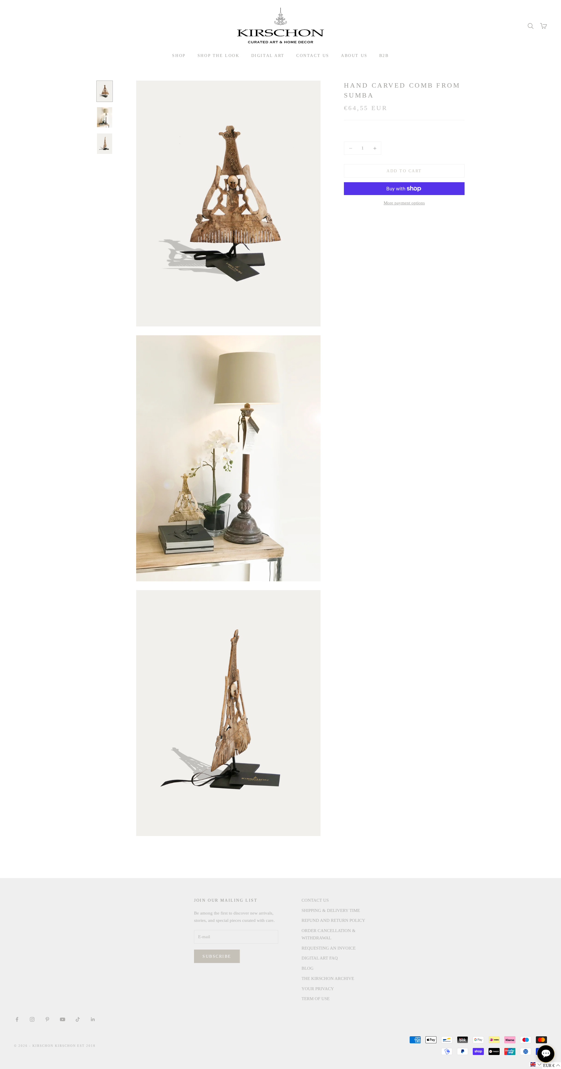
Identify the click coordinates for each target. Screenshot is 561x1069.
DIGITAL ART (268, 55)
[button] (535, 1064)
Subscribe (216, 956)
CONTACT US (312, 55)
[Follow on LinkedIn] (93, 1019)
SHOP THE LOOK (219, 55)
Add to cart (404, 171)
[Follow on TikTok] (78, 1019)
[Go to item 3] (104, 143)
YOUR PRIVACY (318, 988)
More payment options (404, 203)
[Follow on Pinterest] (47, 1019)
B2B (384, 55)
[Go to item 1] (104, 91)
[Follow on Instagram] (32, 1019)
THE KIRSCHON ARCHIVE (328, 978)
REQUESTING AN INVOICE (329, 948)
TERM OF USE (316, 998)
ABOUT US (354, 55)
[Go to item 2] (104, 117)
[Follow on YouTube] (62, 1019)
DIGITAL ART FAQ (320, 958)
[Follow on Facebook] (17, 1019)
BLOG (308, 968)
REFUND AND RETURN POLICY (333, 920)
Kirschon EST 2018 (75, 1045)
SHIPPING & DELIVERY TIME (331, 910)
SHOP (179, 55)
